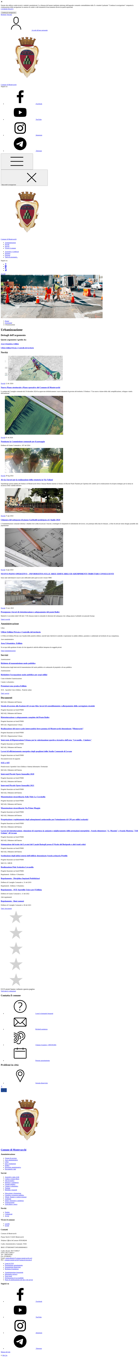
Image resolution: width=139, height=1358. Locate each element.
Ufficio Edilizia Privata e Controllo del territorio (17, 348)
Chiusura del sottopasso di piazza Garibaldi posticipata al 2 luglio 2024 (30, 520)
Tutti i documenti (6, 908)
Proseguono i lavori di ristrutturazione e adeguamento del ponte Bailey (30, 612)
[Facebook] (6, 264)
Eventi (7, 1225)
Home (7, 321)
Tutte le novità (5, 619)
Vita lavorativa (9, 1181)
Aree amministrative (11, 1160)
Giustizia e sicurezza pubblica (14, 1195)
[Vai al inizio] (1, 1087)
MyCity (4, 1355)
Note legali (8, 1276)
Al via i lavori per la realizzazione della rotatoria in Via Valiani (27, 480)
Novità (3, 383)
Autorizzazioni (9, 1202)
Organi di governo (11, 1158)
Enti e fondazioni (10, 1164)
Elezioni (7, 255)
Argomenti (8, 323)
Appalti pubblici (10, 1184)
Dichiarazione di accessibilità (14, 1278)
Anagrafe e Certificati (12, 251)
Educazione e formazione (13, 1193)
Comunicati (8, 1214)
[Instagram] (6, 268)
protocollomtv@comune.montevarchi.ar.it (18, 1258)
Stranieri (7, 253)
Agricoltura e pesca (11, 1204)
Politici (7, 1165)
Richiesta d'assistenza (12, 1269)
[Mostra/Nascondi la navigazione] (17, 161)
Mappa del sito (5, 1352)
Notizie (7, 1212)
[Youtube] (6, 266)
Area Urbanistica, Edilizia (10, 344)
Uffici (7, 1162)
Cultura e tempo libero (12, 1179)
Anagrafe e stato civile (12, 1177)
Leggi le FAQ (9, 1263)
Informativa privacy (11, 1274)
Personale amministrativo (13, 1167)
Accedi (3, 274)
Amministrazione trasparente (14, 1272)
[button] (10, 243)
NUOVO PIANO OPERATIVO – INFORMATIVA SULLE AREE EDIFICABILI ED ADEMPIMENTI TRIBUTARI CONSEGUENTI (57, 574)
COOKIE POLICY (7, 9)
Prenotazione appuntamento (14, 1265)
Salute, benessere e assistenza (14, 1201)
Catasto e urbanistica (11, 1186)
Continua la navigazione (9, 12)
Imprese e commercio (12, 1182)
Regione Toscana (6, 14)
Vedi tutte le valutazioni (8, 991)
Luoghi (7, 1224)
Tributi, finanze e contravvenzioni (15, 1197)
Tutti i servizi (5, 693)
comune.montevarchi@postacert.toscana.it (18, 1260)
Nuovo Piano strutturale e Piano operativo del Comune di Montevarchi (30, 387)
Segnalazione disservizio (13, 1267)
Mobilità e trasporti (11, 1190)
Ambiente (8, 1199)
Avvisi (7, 1216)
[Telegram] (6, 270)
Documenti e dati (10, 1169)
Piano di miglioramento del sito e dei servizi (19, 1280)
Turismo (7, 1188)
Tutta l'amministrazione (8, 651)
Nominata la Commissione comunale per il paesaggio (23, 441)
